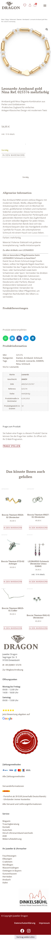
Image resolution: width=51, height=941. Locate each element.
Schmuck (13, 19)
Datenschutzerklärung (24, 923)
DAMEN (40, 361)
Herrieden (7, 876)
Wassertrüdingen (10, 867)
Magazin (6, 821)
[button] (45, 5)
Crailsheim (7, 861)
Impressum (44, 923)
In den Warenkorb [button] (12, 527)
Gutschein (7, 830)
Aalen (5, 882)
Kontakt (6, 827)
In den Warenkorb (13, 155)
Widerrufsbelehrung (12, 839)
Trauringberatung (10, 824)
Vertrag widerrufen (25, 937)
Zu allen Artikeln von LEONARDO (18, 250)
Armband (26, 19)
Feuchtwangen (9, 855)
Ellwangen (7, 858)
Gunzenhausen (9, 873)
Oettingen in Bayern (11, 870)
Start (2, 19)
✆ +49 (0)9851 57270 (11, 665)
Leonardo (30, 361)
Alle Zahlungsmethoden (13, 776)
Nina (18, 364)
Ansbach (6, 879)
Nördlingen (7, 864)
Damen (19, 19)
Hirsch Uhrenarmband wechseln (17, 833)
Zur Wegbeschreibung (12, 669)
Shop (7, 19)
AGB (4, 836)
